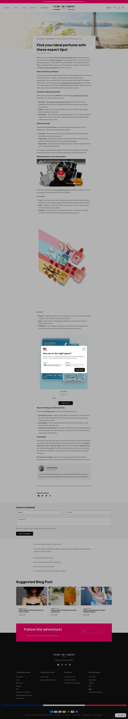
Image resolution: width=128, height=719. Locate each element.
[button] (84, 349)
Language (67, 362)
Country (45, 362)
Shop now (79, 370)
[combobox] (51, 365)
